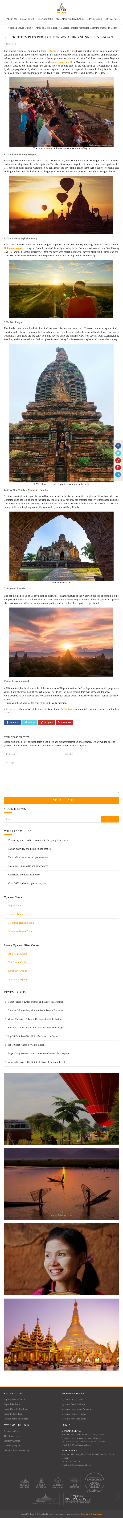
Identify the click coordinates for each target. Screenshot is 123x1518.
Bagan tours (67, 709)
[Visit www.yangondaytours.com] (61, 1334)
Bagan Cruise (45, 19)
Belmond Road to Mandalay (16, 1450)
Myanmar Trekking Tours (21, 922)
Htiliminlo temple (13, 248)
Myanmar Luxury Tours (72, 1399)
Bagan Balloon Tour (13, 1414)
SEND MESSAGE (61, 800)
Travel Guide (94, 19)
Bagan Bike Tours (12, 1404)
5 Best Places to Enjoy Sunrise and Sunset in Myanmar (35, 1001)
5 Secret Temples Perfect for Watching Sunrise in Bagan (36, 1027)
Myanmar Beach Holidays (73, 1404)
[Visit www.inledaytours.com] (61, 1183)
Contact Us (111, 19)
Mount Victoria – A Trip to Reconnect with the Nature (35, 1019)
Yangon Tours (15, 914)
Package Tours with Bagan (16, 1419)
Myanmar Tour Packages (70, 19)
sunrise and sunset (61, 62)
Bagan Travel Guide (20, 27)
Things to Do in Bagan (45, 27)
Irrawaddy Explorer (18, 979)
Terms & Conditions (93, 1514)
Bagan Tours (27, 19)
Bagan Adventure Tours (14, 1399)
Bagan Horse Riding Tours (16, 1409)
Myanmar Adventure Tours (74, 1419)
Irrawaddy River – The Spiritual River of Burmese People (37, 1062)
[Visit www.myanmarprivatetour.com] (61, 1108)
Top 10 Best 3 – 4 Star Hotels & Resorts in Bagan (33, 1036)
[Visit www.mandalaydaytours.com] (61, 1259)
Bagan (52, 51)
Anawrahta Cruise (17, 953)
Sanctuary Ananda (17, 971)
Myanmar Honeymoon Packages (76, 1409)
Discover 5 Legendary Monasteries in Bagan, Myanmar (36, 1010)
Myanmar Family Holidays (74, 1414)
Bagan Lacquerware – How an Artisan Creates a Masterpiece (38, 1053)
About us (12, 19)
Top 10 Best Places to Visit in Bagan (26, 1044)
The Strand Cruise (17, 962)
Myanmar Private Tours (20, 931)
